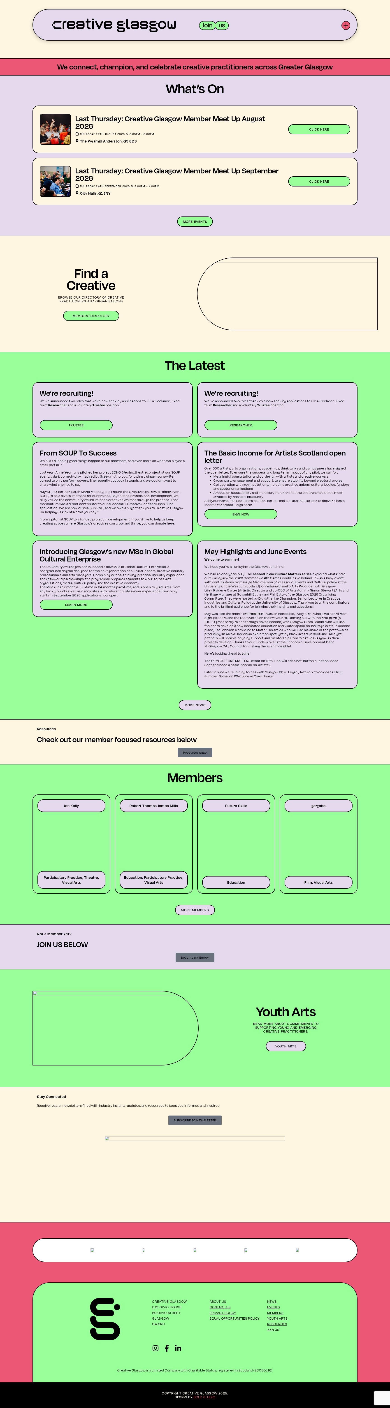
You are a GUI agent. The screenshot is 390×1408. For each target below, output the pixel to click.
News (272, 1301)
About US (218, 1301)
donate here (164, 523)
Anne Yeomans (67, 472)
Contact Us (220, 1307)
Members (275, 1313)
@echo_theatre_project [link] (141, 472)
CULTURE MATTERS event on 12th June (250, 661)
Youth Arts (277, 1318)
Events (273, 1307)
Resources (277, 1324)
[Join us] (214, 25)
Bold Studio (205, 1397)
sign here (244, 505)
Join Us (273, 1330)
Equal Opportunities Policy (235, 1318)
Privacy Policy (223, 1313)
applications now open (99, 595)
